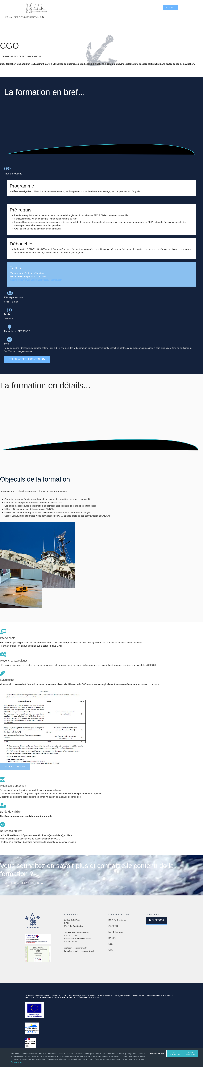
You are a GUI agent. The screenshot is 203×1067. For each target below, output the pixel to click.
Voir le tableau (15, 766)
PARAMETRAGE (157, 1053)
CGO (110, 944)
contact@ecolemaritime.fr (75, 948)
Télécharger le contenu (25, 359)
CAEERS (113, 926)
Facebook (157, 920)
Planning (140, 8)
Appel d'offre (152, 8)
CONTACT (170, 8)
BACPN (112, 938)
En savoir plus (17, 1062)
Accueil (62, 8)
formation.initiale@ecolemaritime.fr (79, 951)
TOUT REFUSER (190, 1053)
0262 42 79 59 (70, 941)
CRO (110, 950)
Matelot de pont (115, 932)
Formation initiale (75, 8)
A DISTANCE (111, 8)
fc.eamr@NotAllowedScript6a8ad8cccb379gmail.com (36, 280)
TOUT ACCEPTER (175, 1053)
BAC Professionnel (117, 920)
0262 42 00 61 (70, 935)
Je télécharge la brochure (23, 883)
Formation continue (95, 8)
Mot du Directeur (125, 8)
